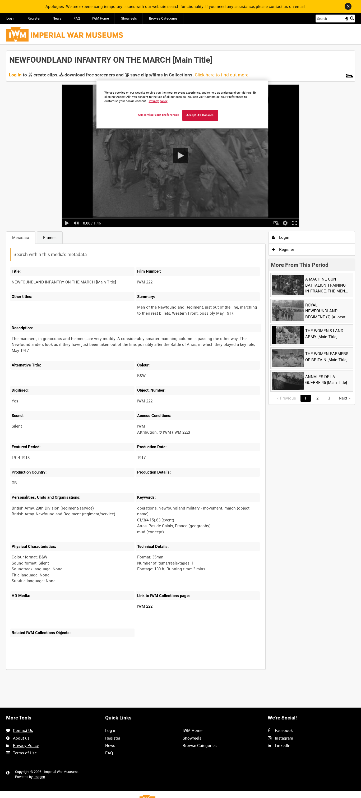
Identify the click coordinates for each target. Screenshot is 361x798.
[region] (182, 104)
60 (86, 669)
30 (69, 669)
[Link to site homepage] (64, 34)
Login (283, 237)
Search (352, 18)
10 (51, 669)
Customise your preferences (158, 115)
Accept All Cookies (200, 115)
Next (344, 398)
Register (33, 18)
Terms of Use (25, 752)
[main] (180, 363)
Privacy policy (158, 101)
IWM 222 (144, 606)
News (57, 18)
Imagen (39, 776)
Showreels (129, 18)
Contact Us (23, 730)
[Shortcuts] (349, 74)
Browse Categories (163, 18)
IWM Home (100, 18)
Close (348, 6)
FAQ (76, 18)
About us (21, 738)
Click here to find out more (221, 75)
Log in (10, 18)
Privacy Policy (26, 745)
